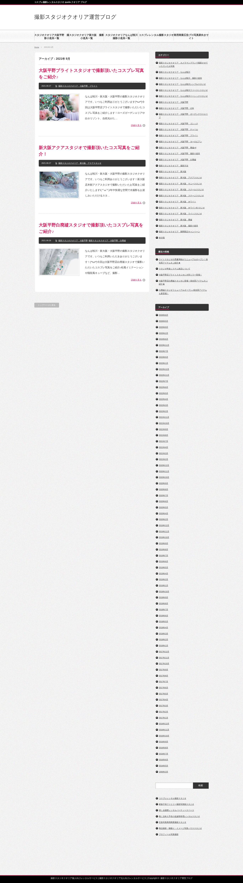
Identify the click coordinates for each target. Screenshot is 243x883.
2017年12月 (164, 652)
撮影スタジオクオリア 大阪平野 (73, 240)
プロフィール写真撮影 (168, 834)
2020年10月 (164, 477)
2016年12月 (164, 724)
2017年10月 (164, 663)
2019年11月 (164, 531)
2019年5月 (163, 567)
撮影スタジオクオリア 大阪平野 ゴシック (178, 123)
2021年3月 (163, 453)
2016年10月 (164, 736)
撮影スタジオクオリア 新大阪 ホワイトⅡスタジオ (182, 208)
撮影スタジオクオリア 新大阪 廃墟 (175, 220)
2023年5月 (163, 357)
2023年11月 (164, 345)
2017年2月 (163, 712)
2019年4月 (163, 573)
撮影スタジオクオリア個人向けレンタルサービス (74, 878)
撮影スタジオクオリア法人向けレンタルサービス (122, 878)
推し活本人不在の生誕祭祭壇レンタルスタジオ (179, 816)
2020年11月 (164, 471)
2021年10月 (164, 423)
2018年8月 (163, 603)
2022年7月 (163, 381)
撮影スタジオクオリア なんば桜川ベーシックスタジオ (183, 96)
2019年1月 (163, 585)
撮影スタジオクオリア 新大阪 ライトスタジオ (180, 214)
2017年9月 (163, 670)
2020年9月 (163, 483)
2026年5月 (163, 321)
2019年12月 (164, 525)
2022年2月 (163, 411)
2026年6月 (163, 315)
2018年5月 (163, 621)
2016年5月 (163, 766)
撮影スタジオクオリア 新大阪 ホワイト (177, 202)
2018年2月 (163, 639)
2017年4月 (163, 699)
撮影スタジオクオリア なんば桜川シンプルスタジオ (182, 84)
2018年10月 (164, 591)
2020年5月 (163, 507)
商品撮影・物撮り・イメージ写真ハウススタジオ (180, 828)
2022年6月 (163, 387)
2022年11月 (164, 375)
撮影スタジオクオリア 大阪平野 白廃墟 (107, 240)
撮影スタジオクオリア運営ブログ (75, 17)
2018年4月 (163, 627)
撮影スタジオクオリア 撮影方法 (173, 166)
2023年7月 (163, 351)
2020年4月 (163, 513)
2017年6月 (163, 688)
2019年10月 (164, 537)
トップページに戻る (47, 305)
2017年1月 (163, 718)
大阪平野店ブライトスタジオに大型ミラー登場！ (180, 275)
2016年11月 (164, 730)
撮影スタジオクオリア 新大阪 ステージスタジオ (181, 195)
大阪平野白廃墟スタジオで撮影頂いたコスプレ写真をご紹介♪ (91, 228)
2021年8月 (163, 435)
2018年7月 (163, 609)
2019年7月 (163, 555)
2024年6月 (163, 339)
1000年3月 (163, 772)
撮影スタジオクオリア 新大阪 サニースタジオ (180, 184)
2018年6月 (163, 616)
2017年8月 (163, 676)
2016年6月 (163, 760)
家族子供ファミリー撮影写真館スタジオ (176, 804)
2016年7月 (163, 754)
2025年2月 (163, 333)
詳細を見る (136, 125)
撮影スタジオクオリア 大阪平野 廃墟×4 (177, 148)
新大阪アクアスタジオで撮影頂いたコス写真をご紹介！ (89, 150)
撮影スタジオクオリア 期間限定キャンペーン (179, 232)
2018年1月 (163, 645)
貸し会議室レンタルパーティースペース (176, 810)
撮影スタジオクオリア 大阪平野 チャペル (178, 129)
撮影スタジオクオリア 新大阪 (172, 171)
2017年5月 (163, 694)
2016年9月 (163, 742)
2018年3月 (163, 634)
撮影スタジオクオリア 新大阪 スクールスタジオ (181, 189)
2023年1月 (163, 363)
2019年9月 (163, 543)
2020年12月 (164, 465)
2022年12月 (164, 369)
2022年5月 (163, 393)
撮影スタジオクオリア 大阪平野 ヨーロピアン (180, 141)
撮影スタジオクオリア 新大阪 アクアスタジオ (79, 163)
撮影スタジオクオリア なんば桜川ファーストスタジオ (183, 90)
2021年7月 (163, 441)
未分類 (162, 238)
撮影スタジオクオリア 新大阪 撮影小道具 (178, 226)
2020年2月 (163, 519)
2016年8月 (163, 748)
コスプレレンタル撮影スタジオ (172, 798)
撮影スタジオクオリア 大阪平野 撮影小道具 (179, 153)
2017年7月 (163, 681)
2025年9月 (163, 327)
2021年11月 (164, 417)
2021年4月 (163, 447)
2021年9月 (163, 429)
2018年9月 (163, 597)
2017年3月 (163, 706)
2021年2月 (163, 459)
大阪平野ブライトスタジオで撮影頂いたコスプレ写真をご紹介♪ (91, 73)
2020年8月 (163, 489)
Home (36, 47)
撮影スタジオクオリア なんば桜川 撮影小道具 (180, 78)
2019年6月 (163, 561)
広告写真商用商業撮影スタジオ (172, 822)
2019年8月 (163, 549)
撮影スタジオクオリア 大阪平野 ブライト (77, 86)
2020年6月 (163, 501)
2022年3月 (163, 405)
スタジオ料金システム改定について (174, 269)
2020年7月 (163, 495)
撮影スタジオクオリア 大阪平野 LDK (176, 108)
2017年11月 (164, 658)
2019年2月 (163, 579)
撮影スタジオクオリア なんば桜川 (174, 72)
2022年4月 (163, 399)
